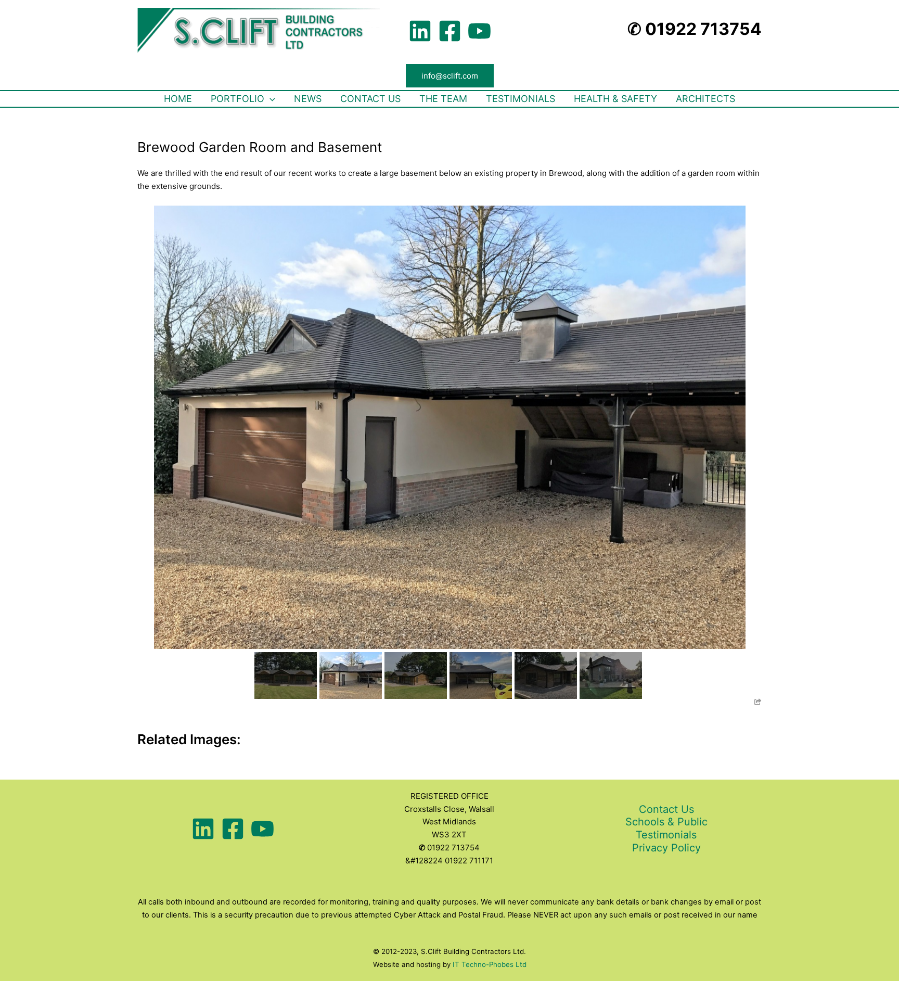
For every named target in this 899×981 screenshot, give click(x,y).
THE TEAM (443, 98)
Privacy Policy (666, 848)
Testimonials (666, 835)
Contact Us (666, 809)
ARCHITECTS (705, 98)
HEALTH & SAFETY (615, 98)
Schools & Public (666, 822)
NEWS (308, 98)
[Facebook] (449, 31)
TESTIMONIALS (520, 98)
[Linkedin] (420, 31)
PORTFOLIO (237, 98)
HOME (178, 98)
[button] (450, 75)
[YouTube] (479, 31)
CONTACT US (370, 98)
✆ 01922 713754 (694, 29)
